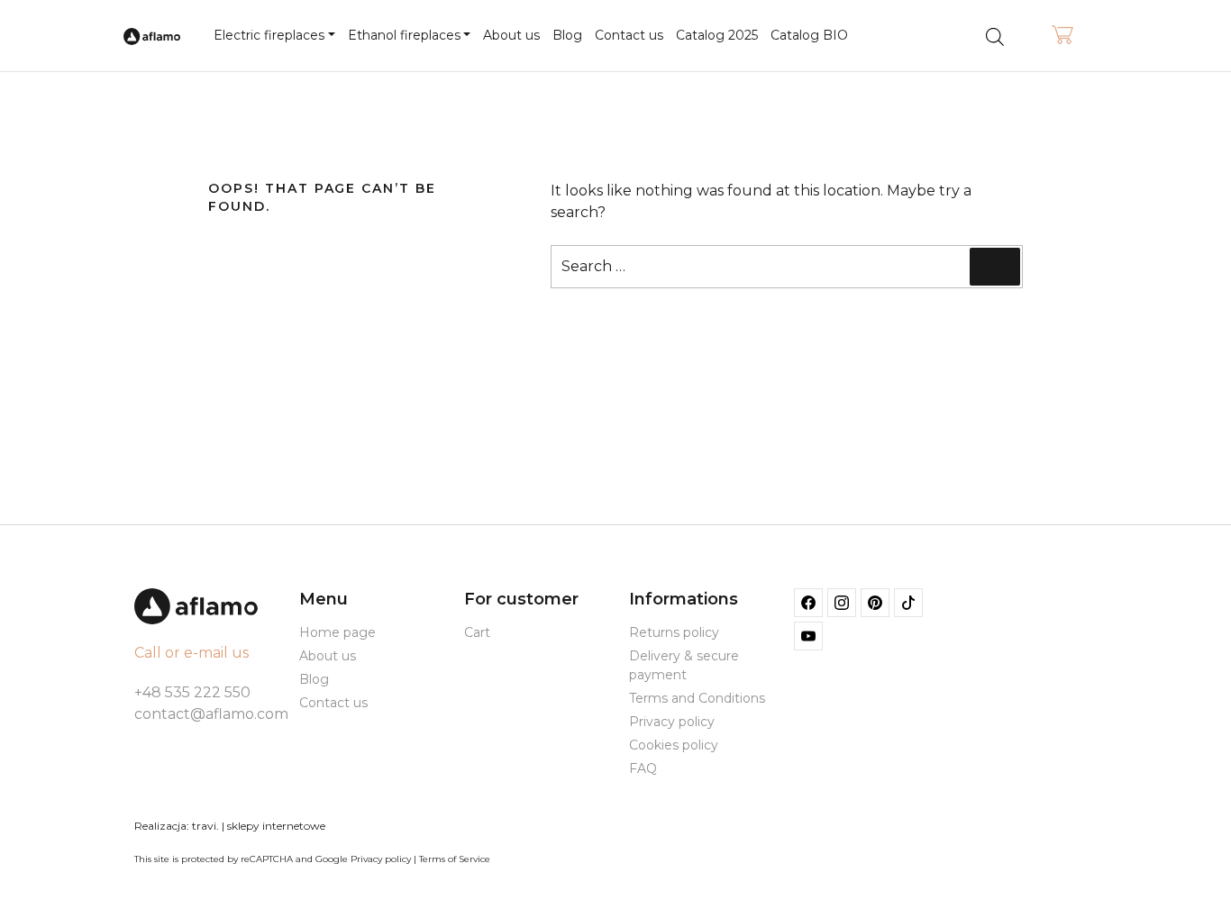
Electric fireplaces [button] (269, 35)
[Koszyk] (1062, 36)
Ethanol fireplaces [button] (404, 35)
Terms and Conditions (697, 698)
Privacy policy (672, 721)
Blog (567, 35)
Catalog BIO (809, 35)
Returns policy (674, 632)
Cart (477, 632)
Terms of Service (454, 859)
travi (204, 825)
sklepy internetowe (276, 825)
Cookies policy (673, 745)
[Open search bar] (995, 35)
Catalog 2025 (717, 35)
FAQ (643, 768)
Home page (337, 632)
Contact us (629, 35)
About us (511, 35)
